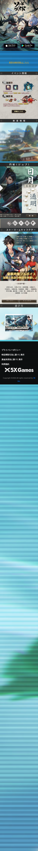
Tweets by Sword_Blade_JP (19, 131)
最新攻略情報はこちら (19, 62)
